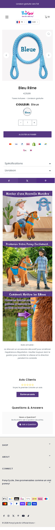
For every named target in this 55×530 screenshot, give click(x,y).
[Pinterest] (18, 516)
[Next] (49, 55)
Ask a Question (29, 424)
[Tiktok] (28, 516)
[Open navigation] (7, 17)
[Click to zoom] (49, 34)
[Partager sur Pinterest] (45, 180)
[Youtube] (23, 516)
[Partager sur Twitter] (27, 180)
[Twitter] (13, 516)
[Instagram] (8, 516)
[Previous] (6, 55)
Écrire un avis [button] (27, 394)
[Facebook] (3, 516)
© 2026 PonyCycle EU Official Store (18, 523)
